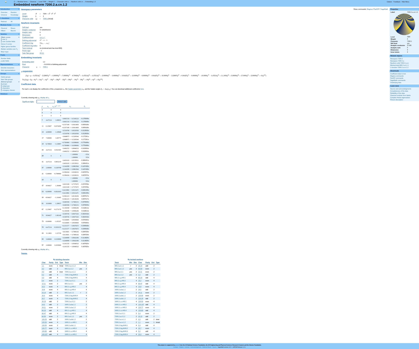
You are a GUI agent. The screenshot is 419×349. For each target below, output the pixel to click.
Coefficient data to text (398, 74)
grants (177, 345)
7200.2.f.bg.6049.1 (71, 278)
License (187, 347)
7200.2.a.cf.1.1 (70, 281)
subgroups (6, 86)
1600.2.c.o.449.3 (70, 328)
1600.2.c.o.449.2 (70, 334)
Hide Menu (405, 2)
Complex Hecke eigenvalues (400, 97)
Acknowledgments (195, 347)
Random (14, 12)
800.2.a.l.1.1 (69, 284)
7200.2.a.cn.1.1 (70, 272)
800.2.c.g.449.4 (70, 290)
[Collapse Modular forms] (19, 25)
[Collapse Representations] (19, 64)
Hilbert (3, 31)
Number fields (5, 58)
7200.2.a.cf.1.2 (70, 301)
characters (6, 88)
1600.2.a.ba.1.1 (70, 304)
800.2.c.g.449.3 (70, 313)
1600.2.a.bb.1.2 (70, 319)
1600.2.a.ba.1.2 (70, 307)
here (142, 89)
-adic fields (5, 61)
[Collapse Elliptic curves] (19, 37)
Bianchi (13, 31)
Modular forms (23, 2)
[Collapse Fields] (19, 55)
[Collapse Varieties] (19, 34)
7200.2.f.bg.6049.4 (71, 296)
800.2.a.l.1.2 (69, 269)
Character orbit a (63, 2)
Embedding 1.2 (90, 2)
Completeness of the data (399, 91)
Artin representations (8, 70)
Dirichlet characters (7, 68)
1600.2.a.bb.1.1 (70, 325)
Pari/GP (376, 9)
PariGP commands (396, 78)
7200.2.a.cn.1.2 (70, 266)
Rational (4, 21)
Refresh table (62, 101)
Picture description (396, 100)
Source (214, 347)
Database (4, 94)
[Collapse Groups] (19, 74)
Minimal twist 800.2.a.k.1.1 (399, 65)
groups (4, 84)
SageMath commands (397, 80)
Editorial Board (206, 347)
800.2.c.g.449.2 (70, 287)
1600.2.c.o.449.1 (70, 322)
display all (44, 98)
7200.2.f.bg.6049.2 (71, 298)
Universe (4, 15)
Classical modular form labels (400, 95)
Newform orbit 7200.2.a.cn (399, 63)
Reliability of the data (397, 93)
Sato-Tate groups (7, 79)
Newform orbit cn (77, 2)
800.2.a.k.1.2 (69, 316)
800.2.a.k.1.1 (69, 293)
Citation (389, 2)
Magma (369, 9)
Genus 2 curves (6, 44)
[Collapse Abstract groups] (19, 82)
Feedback (396, 2)
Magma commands (397, 76)
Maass (13, 28)
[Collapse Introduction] (19, 9)
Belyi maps (4, 52)
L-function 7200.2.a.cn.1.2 (399, 67)
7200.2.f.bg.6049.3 (71, 275)
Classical (33, 2)
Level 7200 (42, 2)
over (4, 39)
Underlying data (395, 82)
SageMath (384, 9)
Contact (175, 347)
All (11, 21)
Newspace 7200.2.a (397, 61)
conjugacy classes (8, 90)
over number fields (8, 41)
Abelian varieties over (9, 49)
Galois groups (5, 77)
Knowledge (14, 15)
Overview (4, 12)
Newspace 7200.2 (396, 59)
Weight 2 (52, 2)
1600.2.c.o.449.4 (70, 331)
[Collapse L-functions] (19, 18)
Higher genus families (8, 46)
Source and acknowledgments (400, 89)
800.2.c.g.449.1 (70, 310)
